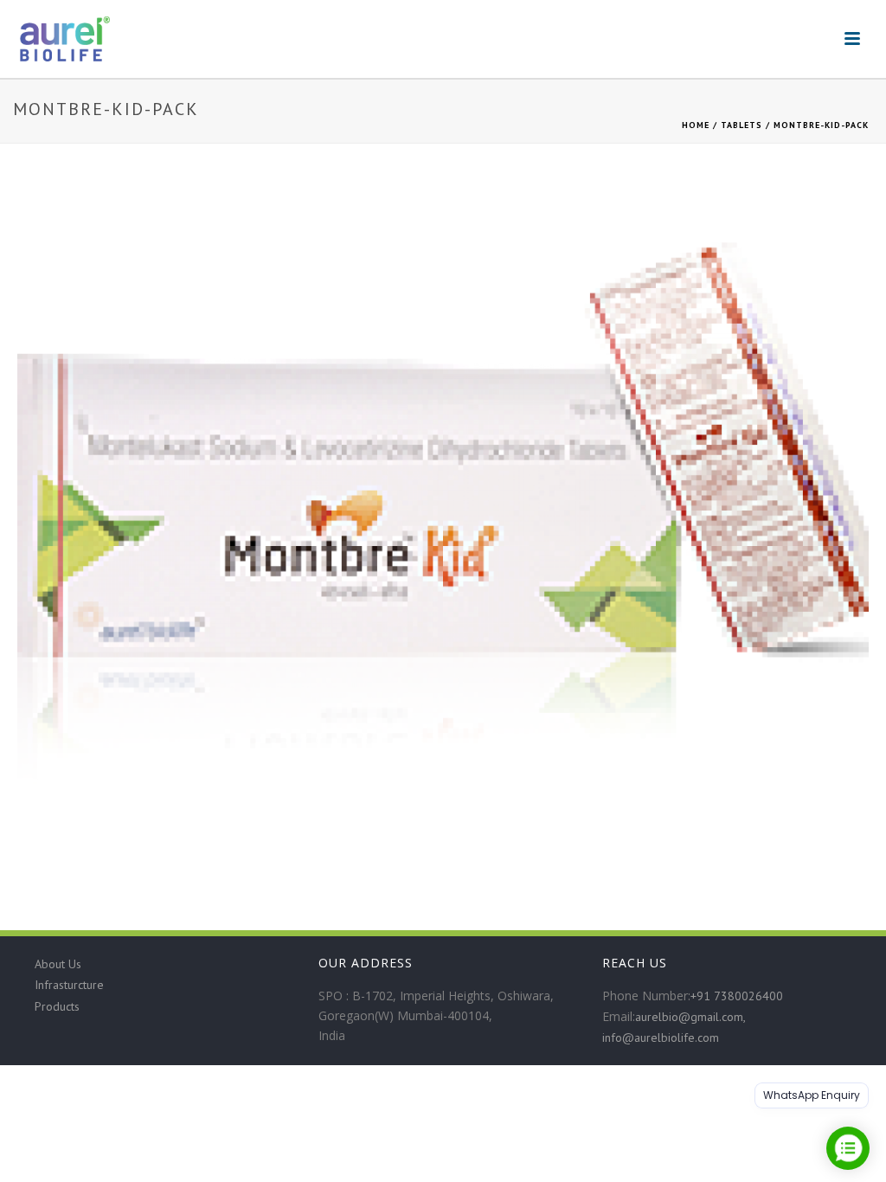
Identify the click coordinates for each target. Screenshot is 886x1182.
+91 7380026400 (736, 996)
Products (57, 1006)
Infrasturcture (69, 984)
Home (695, 125)
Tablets (741, 125)
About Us (58, 964)
